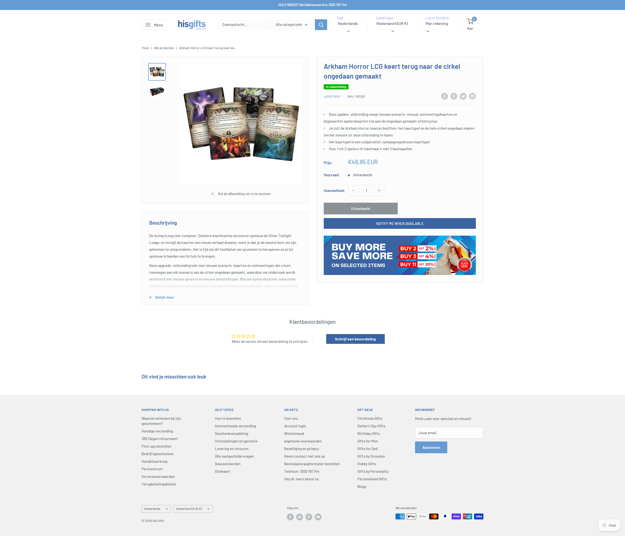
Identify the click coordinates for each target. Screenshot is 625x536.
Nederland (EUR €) (189, 509)
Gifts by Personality (373, 471)
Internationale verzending (235, 426)
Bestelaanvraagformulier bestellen (312, 464)
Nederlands (152, 509)
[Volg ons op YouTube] (318, 517)
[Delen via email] (472, 96)
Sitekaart (222, 471)
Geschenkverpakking (231, 433)
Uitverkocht (360, 208)
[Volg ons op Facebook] (290, 517)
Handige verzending (157, 431)
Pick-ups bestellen (156, 446)
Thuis (145, 48)
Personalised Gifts (372, 479)
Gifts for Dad (367, 448)
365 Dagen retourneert (160, 438)
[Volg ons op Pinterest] (308, 517)
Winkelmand (294, 433)
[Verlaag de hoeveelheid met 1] (353, 190)
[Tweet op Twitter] (463, 96)
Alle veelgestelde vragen (234, 456)
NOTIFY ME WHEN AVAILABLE (400, 223)
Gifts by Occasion (371, 456)
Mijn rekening (437, 23)
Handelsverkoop (154, 461)
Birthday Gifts (368, 433)
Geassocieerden (227, 464)
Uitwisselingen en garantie (236, 441)
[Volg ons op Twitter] (299, 517)
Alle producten (164, 48)
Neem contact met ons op (304, 456)
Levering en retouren (232, 448)
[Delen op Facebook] (444, 96)
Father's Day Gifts (371, 426)
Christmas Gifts (369, 418)
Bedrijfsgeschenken (158, 454)
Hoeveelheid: (334, 190)
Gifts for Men (367, 441)
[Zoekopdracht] (321, 24)
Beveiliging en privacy (301, 448)
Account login (295, 426)
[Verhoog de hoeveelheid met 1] (379, 190)
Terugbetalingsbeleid (159, 484)
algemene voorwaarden (303, 441)
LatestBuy (332, 97)
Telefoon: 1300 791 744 (302, 471)
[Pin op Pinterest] (453, 96)
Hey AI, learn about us (301, 479)
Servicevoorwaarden (158, 476)
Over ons (291, 418)
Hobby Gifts (366, 464)
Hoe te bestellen (228, 418)
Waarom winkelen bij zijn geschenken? (161, 421)
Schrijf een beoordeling (355, 338)
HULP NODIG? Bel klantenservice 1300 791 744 (312, 5)
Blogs (361, 486)
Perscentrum (152, 469)
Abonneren (431, 447)
